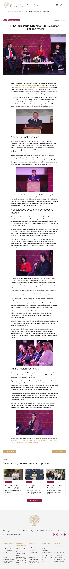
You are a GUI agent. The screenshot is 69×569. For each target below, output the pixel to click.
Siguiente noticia (59, 451)
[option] (57, 5)
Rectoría (8, 481)
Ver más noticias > (34, 500)
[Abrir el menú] (65, 5)
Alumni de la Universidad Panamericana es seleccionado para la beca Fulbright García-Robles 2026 (34, 490)
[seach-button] (61, 5)
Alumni (29, 481)
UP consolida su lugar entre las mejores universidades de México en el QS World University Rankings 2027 (55, 490)
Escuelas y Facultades (14, 11)
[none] (57, 5)
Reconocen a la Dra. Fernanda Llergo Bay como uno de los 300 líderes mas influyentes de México (13, 489)
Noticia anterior (10, 451)
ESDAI (23, 11)
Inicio (5, 11)
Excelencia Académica (14, 20)
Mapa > (5, 564)
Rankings (51, 481)
